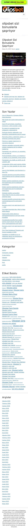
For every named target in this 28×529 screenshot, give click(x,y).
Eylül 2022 (5, 491)
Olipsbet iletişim (18, 337)
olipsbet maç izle (7, 343)
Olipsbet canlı (6, 302)
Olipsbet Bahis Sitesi (9, 294)
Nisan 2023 (5, 474)
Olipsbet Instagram (6, 339)
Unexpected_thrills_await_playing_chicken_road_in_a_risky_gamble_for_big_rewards (14, 166)
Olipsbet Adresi (7, 290)
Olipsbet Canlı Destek (10, 308)
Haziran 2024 (6, 440)
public (4, 265)
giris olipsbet (6, 283)
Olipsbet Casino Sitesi (9, 314)
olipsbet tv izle (6, 370)
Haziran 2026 (6, 406)
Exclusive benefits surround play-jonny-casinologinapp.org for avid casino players (13, 201)
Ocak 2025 (5, 423)
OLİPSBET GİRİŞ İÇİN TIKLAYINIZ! (14, 2)
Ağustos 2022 (6, 494)
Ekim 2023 (5, 459)
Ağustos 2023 (6, 464)
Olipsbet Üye (15, 380)
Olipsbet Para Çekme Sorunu (7, 358)
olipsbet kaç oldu (7, 341)
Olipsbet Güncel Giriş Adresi (8, 333)
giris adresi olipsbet (7, 281)
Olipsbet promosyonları (16, 360)
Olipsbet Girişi (18, 326)
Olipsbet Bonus (18, 298)
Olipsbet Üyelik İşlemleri (18, 382)
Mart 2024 (5, 447)
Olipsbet (6, 94)
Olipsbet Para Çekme (8, 356)
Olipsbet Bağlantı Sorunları (7, 298)
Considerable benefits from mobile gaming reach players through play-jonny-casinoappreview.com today (12, 221)
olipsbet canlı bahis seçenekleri (9, 304)
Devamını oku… (6, 90)
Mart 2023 (5, 477)
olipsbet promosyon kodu (6, 360)
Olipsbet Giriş (6, 260)
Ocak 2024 (5, 452)
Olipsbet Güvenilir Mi (7, 335)
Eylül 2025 (5, 415)
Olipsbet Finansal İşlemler (7, 318)
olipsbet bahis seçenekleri (8, 292)
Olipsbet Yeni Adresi (8, 376)
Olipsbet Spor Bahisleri (18, 362)
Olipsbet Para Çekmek (18, 356)
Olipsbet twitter (17, 370)
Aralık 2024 (5, 425)
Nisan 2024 (5, 445)
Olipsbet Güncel (7, 330)
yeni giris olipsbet (18, 389)
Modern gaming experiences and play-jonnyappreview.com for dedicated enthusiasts (13, 182)
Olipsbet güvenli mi (17, 335)
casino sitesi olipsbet (18, 279)
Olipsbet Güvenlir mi (8, 337)
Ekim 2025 (5, 413)
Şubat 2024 (5, 450)
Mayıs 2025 (5, 418)
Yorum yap (7, 103)
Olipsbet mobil (18, 345)
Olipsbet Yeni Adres (8, 374)
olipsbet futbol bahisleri (16, 318)
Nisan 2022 (5, 503)
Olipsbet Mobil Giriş (5, 347)
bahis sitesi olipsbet (15, 277)
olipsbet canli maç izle (10, 96)
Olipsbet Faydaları (21, 316)
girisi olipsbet (16, 281)
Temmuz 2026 (6, 403)
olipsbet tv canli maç (8, 366)
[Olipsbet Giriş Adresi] (13, 9)
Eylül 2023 (5, 462)
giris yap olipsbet (17, 283)
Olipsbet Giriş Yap (7, 328)
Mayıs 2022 (5, 501)
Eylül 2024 (5, 433)
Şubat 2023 (5, 479)
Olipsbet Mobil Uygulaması (15, 347)
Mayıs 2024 (5, 442)
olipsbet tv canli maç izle (9, 368)
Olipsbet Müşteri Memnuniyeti (18, 349)
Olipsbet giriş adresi (9, 323)
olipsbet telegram (7, 364)
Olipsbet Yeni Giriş (8, 378)
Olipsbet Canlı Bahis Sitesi (7, 306)
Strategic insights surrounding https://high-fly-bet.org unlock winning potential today (13, 194)
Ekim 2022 (5, 489)
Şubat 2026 (5, 411)
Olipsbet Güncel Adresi (8, 331)
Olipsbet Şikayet (8, 387)
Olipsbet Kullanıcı (17, 341)
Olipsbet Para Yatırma (8, 354)
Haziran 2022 (6, 499)
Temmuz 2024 (6, 437)
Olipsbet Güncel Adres (18, 330)
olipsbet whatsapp (19, 372)
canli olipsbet (6, 279)
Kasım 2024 (5, 428)
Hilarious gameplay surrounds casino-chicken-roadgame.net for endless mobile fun (13, 147)
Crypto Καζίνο (6, 255)
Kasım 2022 (5, 486)
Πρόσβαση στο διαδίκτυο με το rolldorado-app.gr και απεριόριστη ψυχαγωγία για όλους (12, 236)
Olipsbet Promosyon (18, 358)
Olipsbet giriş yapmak (18, 328)
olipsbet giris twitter (6, 321)
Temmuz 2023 (6, 467)
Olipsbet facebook (13, 316)
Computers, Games (7, 252)
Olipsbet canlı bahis (16, 302)
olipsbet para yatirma (15, 352)
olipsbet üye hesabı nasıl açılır (18, 384)
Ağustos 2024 (6, 435)
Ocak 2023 (5, 481)
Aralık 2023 (5, 455)
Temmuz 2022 (6, 496)
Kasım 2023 (5, 457)
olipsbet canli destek (6, 300)
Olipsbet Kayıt (15, 339)
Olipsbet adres (12, 288)
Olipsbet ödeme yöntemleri (7, 384)
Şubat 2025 (5, 420)
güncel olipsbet (7, 285)
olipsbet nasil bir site (6, 351)
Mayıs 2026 (5, 408)
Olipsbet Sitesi (6, 362)
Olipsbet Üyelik (7, 382)
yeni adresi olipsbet (6, 389)
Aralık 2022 (5, 484)
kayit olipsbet (17, 285)
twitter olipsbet (20, 386)
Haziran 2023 (6, 469)
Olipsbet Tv (17, 364)
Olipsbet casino (7, 310)
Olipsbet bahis (19, 290)
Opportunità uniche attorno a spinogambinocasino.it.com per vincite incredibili (13, 215)
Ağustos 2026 (6, 401)
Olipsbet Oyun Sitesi (6, 352)
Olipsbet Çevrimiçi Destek (7, 380)
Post (3, 262)
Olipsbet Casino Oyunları (9, 312)
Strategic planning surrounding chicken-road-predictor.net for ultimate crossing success (13, 176)
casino (4, 250)
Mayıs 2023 (5, 472)
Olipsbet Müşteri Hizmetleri (7, 349)
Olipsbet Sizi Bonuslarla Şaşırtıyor (9, 42)
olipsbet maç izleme (8, 345)
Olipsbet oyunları (14, 351)
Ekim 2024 (5, 430)
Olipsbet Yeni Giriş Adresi (19, 378)
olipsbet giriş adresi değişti (7, 326)
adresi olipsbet (5, 277)
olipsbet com (6, 316)
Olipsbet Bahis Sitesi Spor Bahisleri (8, 296)
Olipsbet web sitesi (7, 372)
